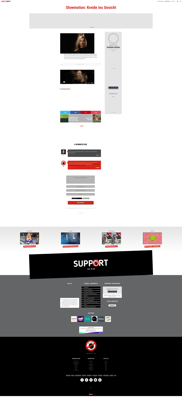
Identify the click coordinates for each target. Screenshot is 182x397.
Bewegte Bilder (91, 364)
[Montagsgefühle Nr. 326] (29, 240)
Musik (106, 363)
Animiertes (91, 361)
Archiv (72, 375)
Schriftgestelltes (91, 369)
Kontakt (84, 375)
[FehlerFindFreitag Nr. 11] (111, 240)
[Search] (180, 1)
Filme (76, 365)
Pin (85, 112)
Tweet (65, 112)
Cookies (111, 375)
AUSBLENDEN (92, 27)
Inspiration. (167, 1)
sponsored (95, 375)
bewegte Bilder (110, 47)
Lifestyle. (173, 1)
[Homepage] (6, 1)
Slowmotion (117, 47)
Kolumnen (106, 362)
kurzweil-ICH (91, 367)
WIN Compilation (76, 370)
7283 (92, 353)
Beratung (100, 375)
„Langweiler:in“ (109, 289)
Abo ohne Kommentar (86, 198)
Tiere (106, 369)
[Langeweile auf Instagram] (91, 379)
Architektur (91, 362)
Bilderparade (76, 361)
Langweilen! (112, 305)
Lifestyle (106, 358)
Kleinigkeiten (76, 364)
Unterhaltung (76, 358)
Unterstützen (78, 375)
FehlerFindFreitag (76, 362)
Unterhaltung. (161, 1)
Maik (63, 166)
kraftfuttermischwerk (66, 89)
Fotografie (91, 366)
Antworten (97, 167)
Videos (91, 370)
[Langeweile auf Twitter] (86, 379)
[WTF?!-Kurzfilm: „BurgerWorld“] (152, 240)
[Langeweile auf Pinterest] (100, 379)
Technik (106, 367)
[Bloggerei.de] (91, 394)
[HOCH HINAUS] (91, 387)
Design (91, 365)
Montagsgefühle (76, 363)
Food (106, 361)
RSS (115, 375)
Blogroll (68, 375)
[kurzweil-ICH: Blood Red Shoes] (70, 240)
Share (75, 112)
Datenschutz (106, 375)
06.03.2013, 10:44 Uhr (71, 167)
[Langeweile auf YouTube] (95, 379)
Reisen (106, 364)
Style (106, 366)
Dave (63, 155)
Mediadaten (89, 375)
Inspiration (91, 358)
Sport (106, 365)
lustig (76, 369)
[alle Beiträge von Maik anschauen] (113, 38)
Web (106, 370)
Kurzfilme (76, 366)
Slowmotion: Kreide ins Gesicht (91, 7)
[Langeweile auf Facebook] (82, 379)
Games (76, 367)
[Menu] (177, 1)
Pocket (96, 112)
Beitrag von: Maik (113, 45)
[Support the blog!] (91, 264)
